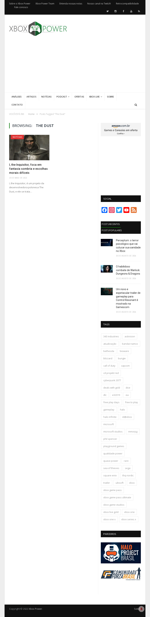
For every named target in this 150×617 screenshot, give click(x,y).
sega (127, 468)
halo (122, 409)
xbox (132, 482)
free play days (111, 402)
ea (127, 395)
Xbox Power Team (44, 3)
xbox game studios (113, 504)
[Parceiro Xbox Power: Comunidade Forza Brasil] (121, 584)
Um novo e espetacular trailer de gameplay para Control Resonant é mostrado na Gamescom (128, 298)
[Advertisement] (102, 67)
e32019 (116, 395)
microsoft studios (113, 431)
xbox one (129, 512)
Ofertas (79, 96)
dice (128, 387)
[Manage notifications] (141, 609)
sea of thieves (111, 468)
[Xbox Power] (38, 28)
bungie (122, 358)
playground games (113, 446)
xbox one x (109, 519)
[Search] (136, 105)
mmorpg (132, 431)
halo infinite (110, 417)
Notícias (46, 96)
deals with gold (111, 387)
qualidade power (112, 453)
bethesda (108, 351)
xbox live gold (111, 512)
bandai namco (130, 343)
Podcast (62, 96)
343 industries (111, 336)
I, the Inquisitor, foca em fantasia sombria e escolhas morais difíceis (28, 169)
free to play (131, 402)
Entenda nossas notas (70, 3)
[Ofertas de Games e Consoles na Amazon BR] (121, 135)
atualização (109, 343)
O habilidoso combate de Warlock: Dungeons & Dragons (128, 270)
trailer (106, 482)
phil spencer (110, 438)
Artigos (31, 96)
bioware (124, 351)
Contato (17, 104)
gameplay (108, 409)
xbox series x (128, 519)
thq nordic (128, 475)
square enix (110, 475)
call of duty (109, 365)
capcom (125, 365)
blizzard (107, 358)
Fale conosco (21, 7)
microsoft (108, 424)
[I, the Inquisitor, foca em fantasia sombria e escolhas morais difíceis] (29, 147)
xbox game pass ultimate (117, 497)
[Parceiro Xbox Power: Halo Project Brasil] (121, 562)
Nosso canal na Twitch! (99, 3)
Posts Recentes (111, 224)
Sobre (110, 96)
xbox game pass (112, 490)
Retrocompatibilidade (127, 3)
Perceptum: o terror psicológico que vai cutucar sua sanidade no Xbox (128, 246)
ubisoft (119, 482)
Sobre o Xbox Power (19, 3)
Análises (17, 96)
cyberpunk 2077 (112, 380)
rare (126, 460)
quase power (110, 460)
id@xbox (127, 417)
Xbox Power (35, 608)
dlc (104, 395)
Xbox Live (94, 96)
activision (130, 336)
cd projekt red (111, 373)
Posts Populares (112, 230)
